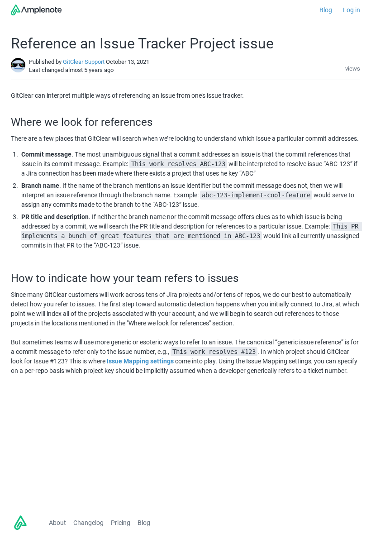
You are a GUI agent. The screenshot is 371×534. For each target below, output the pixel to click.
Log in (351, 10)
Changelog (88, 522)
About (57, 522)
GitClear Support (84, 61)
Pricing (120, 522)
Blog (325, 10)
